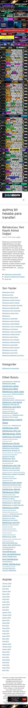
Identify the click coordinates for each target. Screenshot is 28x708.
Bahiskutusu (6, 316)
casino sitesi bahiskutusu (11, 545)
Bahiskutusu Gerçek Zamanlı (11, 300)
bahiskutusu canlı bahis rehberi (8, 411)
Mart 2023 (5, 657)
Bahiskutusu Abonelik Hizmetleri (12, 305)
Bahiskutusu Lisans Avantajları (11, 332)
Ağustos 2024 (6, 612)
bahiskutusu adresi (10, 386)
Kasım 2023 (6, 636)
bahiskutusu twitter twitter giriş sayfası (10, 512)
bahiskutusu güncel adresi (10, 448)
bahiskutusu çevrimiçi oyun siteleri (9, 528)
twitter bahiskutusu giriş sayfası (8, 566)
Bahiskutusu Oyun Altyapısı (10, 339)
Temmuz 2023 (6, 646)
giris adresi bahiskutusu (8, 547)
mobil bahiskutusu (7, 561)
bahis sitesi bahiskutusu (10, 543)
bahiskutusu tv (17, 500)
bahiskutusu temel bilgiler (7, 500)
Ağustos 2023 (6, 644)
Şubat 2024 (6, 628)
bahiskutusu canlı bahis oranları (8, 409)
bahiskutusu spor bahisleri (10, 496)
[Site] (14, 51)
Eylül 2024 (5, 610)
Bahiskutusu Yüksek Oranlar (11, 334)
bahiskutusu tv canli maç (11, 503)
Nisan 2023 (6, 654)
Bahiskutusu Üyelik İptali (10, 318)
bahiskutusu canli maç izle (10, 404)
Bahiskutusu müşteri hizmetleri (13, 474)
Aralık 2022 (5, 665)
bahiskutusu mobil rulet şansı (19, 472)
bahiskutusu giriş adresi (11, 437)
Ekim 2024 (5, 607)
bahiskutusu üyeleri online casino (8, 534)
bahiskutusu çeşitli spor (7, 532)
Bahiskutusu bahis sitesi (13, 391)
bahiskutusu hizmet (18, 452)
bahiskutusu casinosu (6, 425)
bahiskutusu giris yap (11, 431)
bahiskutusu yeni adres (8, 518)
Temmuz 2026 (6, 583)
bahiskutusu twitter (10, 507)
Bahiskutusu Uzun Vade (9, 350)
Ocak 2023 (5, 662)
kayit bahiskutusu (10, 559)
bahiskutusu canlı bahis (11, 407)
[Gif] (14, 82)
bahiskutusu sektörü (17, 486)
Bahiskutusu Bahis (10, 389)
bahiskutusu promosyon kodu (11, 485)
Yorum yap (7, 279)
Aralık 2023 (5, 633)
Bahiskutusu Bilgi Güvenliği (10, 308)
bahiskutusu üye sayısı (16, 539)
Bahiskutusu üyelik (9, 537)
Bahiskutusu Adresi (8, 292)
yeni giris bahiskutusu (9, 570)
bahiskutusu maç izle (11, 465)
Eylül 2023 (5, 641)
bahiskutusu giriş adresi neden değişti (10, 439)
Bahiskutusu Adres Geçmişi (10, 321)
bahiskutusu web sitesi (16, 514)
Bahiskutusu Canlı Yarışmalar (11, 311)
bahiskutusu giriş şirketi (7, 441)
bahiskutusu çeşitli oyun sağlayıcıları (9, 530)
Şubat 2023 (6, 660)
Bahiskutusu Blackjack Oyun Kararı (13, 355)
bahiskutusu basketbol (6, 394)
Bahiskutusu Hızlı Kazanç (10, 329)
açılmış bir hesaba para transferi (14, 277)
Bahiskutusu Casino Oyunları (10, 417)
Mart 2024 (5, 625)
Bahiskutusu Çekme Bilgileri (11, 324)
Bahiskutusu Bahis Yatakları (11, 303)
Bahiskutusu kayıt (8, 459)
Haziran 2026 (6, 586)
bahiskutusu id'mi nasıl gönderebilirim (9, 454)
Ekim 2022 (5, 670)
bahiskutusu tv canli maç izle (12, 505)
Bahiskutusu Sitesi (10, 492)
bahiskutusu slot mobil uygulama (8, 494)
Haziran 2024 (6, 618)
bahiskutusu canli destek (12, 402)
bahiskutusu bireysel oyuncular (8, 398)
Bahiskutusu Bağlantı (18, 394)
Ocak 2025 (5, 599)
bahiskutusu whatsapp (10, 516)
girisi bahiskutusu (9, 551)
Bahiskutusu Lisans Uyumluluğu (12, 326)
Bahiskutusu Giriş (7, 295)
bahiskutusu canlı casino (10, 413)
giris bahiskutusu (7, 549)
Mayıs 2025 (6, 594)
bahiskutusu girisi (10, 428)
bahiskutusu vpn (5, 514)
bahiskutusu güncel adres (12, 446)
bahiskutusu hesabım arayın (7, 452)
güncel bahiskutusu (9, 556)
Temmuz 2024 (6, 615)
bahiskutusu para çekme (12, 482)
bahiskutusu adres (9, 383)
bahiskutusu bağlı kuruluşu (7, 396)
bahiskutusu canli (20, 400)
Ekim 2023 (5, 639)
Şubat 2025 (6, 596)
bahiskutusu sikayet (11, 489)
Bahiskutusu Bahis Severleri (11, 347)
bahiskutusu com (16, 425)
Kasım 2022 (6, 668)
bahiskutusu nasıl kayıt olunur (8, 476)
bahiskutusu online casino (9, 478)
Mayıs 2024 (6, 620)
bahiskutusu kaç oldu (10, 461)
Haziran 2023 (6, 649)
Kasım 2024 (6, 604)
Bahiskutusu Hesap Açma (10, 313)
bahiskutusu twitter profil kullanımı (9, 510)
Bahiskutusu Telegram (8, 498)
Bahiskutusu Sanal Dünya (10, 337)
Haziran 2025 (6, 591)
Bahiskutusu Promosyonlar (12, 274)
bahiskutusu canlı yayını (7, 415)
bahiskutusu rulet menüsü (7, 486)
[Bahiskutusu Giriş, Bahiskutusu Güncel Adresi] (12, 195)
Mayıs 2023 (6, 652)
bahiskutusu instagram (8, 456)
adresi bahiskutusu (7, 381)
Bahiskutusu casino (18, 415)
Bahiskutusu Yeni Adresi (10, 520)
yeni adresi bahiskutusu (8, 568)
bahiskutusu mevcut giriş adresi (11, 470)
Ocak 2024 (5, 631)
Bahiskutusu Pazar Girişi (10, 353)
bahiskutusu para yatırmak (7, 480)
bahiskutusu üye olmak (6, 539)
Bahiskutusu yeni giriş (11, 522)
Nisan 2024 (6, 623)
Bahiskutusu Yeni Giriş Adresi (10, 524)
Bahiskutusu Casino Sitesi (12, 421)
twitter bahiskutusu (11, 564)
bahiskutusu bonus (8, 400)
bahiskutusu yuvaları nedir (7, 526)
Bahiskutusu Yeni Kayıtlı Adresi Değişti (13, 230)
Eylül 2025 (5, 589)
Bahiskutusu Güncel (10, 443)
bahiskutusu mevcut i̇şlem (7, 472)
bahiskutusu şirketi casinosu (8, 540)
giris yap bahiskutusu (11, 554)
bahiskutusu (17, 381)
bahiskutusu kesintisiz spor (7, 463)
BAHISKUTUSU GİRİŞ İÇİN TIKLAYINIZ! (14, 30)
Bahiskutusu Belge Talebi (10, 297)
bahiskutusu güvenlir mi (11, 450)
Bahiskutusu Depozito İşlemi (11, 342)
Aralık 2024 (5, 602)
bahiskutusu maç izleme (11, 468)
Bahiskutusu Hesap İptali (10, 345)
